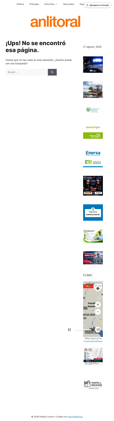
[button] (98, 305)
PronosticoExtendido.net (93, 341)
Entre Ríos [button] (49, 4)
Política (20, 4)
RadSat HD (95, 338)
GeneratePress (75, 416)
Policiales (34, 4)
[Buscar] (52, 72)
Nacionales (68, 4)
